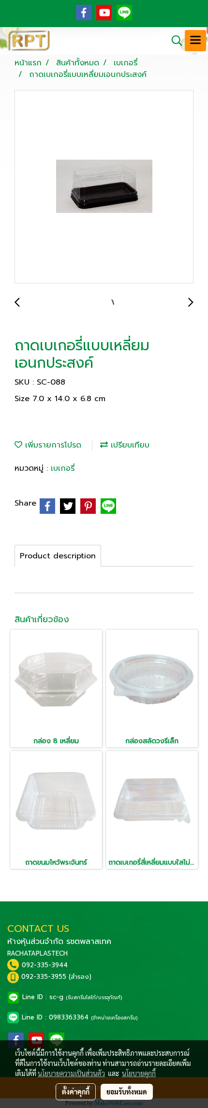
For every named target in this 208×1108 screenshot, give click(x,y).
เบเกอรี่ (62, 468)
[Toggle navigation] (195, 40)
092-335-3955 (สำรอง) (56, 976)
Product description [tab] (58, 556)
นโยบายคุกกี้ (139, 1073)
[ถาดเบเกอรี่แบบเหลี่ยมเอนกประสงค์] (104, 187)
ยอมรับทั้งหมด (126, 1091)
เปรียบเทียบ (128, 445)
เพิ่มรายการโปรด (51, 445)
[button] (173, 40)
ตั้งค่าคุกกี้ (75, 1091)
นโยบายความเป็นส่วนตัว (71, 1073)
